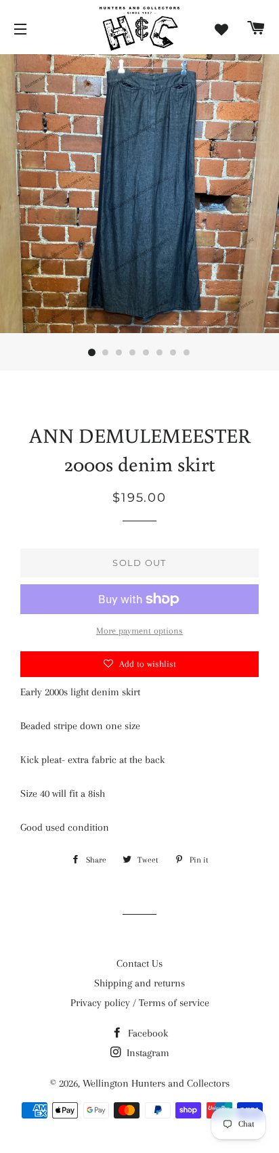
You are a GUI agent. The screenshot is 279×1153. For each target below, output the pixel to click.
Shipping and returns (139, 983)
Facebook (146, 1033)
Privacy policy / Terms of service (139, 1003)
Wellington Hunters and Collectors (156, 1083)
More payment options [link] (139, 631)
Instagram (146, 1053)
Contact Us (139, 963)
